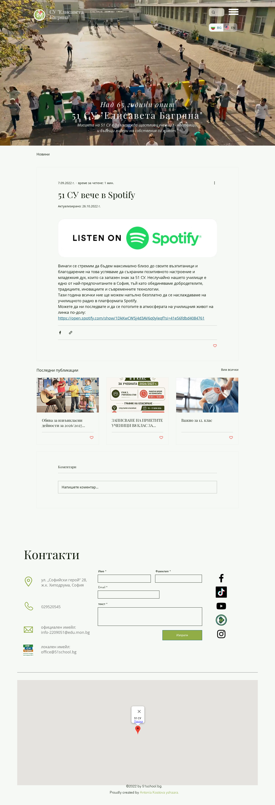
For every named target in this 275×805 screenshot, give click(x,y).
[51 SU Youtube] (221, 606)
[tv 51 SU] (221, 620)
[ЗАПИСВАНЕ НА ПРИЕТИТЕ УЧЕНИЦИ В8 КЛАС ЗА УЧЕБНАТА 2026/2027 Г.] (138, 395)
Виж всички (229, 370)
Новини (43, 154)
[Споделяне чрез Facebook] (60, 333)
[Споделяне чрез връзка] (71, 333)
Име (101, 571)
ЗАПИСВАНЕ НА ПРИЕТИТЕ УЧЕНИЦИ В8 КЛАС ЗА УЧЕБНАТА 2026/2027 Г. (137, 423)
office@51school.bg (58, 651)
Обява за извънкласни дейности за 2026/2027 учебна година (62, 423)
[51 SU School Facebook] (221, 578)
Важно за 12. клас (196, 420)
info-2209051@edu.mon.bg (65, 632)
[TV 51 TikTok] (221, 592)
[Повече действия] (214, 182)
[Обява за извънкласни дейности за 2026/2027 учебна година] (68, 395)
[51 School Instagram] (221, 634)
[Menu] (233, 12)
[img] (58, 22)
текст (101, 603)
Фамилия (162, 571)
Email (101, 587)
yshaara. (172, 792)
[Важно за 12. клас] (207, 395)
